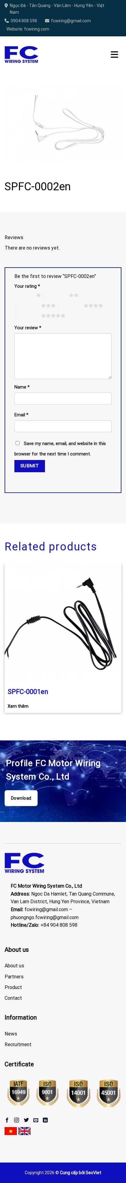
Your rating (27, 286)
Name (22, 387)
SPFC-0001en (28, 692)
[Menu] (114, 54)
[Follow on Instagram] (16, 1120)
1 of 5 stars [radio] (23, 295)
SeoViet (93, 1172)
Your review (27, 327)
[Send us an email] (35, 1120)
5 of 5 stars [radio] (28, 315)
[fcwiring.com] (21, 54)
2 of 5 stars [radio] (56, 295)
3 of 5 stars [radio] (28, 305)
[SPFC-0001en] (63, 622)
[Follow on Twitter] (26, 1120)
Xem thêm (18, 706)
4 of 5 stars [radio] (71, 305)
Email (21, 415)
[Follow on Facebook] (7, 1120)
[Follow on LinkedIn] (45, 1120)
